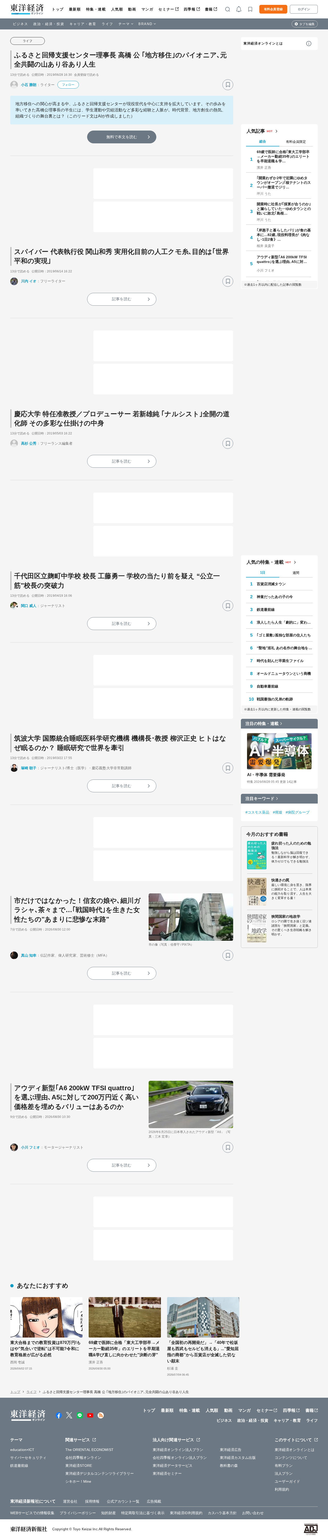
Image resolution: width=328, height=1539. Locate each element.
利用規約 (282, 1489)
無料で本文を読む (121, 137)
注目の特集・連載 (262, 723)
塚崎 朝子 (29, 768)
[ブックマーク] (227, 84)
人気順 (117, 9)
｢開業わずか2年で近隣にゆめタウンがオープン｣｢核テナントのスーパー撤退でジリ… (284, 182)
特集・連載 (96, 9)
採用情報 (92, 1501)
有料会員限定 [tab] (296, 142)
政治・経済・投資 (48, 24)
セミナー (166, 9)
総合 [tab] (262, 141)
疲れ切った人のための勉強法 (291, 845)
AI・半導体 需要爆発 (266, 775)
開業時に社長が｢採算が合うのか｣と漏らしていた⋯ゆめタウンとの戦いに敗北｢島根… (284, 208)
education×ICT (22, 1450)
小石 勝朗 (29, 85)
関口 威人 (29, 606)
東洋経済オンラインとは (263, 43)
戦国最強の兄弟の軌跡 (275, 699)
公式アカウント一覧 (123, 1501)
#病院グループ (298, 812)
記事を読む (121, 299)
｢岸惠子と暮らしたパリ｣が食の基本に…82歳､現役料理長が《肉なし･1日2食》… (284, 234)
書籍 (209, 9)
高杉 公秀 (29, 443)
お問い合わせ (253, 1513)
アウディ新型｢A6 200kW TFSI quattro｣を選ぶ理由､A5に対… (282, 259)
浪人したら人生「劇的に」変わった (285, 622)
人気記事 (256, 131)
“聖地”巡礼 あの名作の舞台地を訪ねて (285, 648)
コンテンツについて (291, 1458)
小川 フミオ (30, 1147)
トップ (58, 9)
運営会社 (70, 1501)
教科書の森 (229, 1465)
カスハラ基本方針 (222, 1513)
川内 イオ (29, 281)
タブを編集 (307, 24)
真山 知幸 (29, 955)
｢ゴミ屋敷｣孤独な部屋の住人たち (284, 635)
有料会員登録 (273, 9)
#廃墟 (277, 812)
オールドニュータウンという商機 (284, 673)
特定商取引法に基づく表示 (143, 1513)
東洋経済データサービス (172, 1465)
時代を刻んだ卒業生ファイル (280, 661)
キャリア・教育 (83, 24)
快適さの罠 (280, 880)
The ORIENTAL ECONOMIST (89, 1450)
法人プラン (284, 1473)
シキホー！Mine (78, 1481)
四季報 (190, 9)
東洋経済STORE (78, 1465)
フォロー (68, 85)
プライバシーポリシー (78, 1513)
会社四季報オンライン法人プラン (180, 1458)
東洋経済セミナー (167, 1473)
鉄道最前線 (266, 609)
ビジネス (20, 24)
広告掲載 (154, 1501)
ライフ (107, 24)
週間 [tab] (296, 573)
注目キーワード (259, 798)
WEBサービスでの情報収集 (32, 1513)
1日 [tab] (262, 572)
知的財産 (108, 1513)
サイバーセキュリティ (28, 1458)
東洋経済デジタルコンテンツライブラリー (99, 1473)
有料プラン (284, 1465)
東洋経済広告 (231, 1450)
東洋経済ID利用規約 (186, 1513)
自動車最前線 (268, 686)
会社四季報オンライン (83, 1458)
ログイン (304, 9)
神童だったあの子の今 (275, 597)
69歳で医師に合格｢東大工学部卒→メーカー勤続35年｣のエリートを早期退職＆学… (283, 156)
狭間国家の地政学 (285, 916)
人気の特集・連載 (265, 562)
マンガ (147, 9)
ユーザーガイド (287, 1481)
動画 (132, 9)
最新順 (75, 9)
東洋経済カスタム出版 (238, 1458)
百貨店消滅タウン (271, 584)
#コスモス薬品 (257, 812)
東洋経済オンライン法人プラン (178, 1450)
